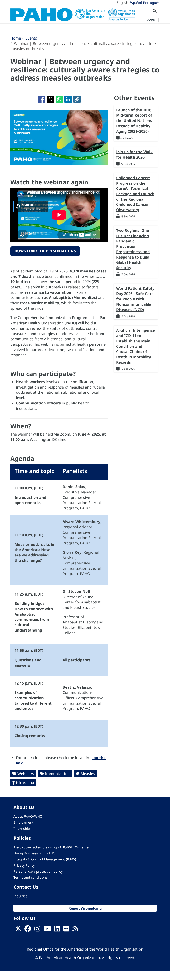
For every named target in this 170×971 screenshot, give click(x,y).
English (122, 2)
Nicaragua (25, 782)
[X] (18, 930)
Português (151, 2)
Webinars (25, 773)
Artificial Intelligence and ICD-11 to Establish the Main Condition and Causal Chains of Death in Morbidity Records (135, 346)
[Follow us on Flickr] (66, 930)
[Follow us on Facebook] (27, 930)
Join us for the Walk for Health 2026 (134, 154)
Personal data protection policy (38, 871)
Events (31, 38)
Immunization (57, 773)
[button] (77, 99)
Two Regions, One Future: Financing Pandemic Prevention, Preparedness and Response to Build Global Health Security (133, 249)
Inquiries (20, 896)
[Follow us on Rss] (75, 930)
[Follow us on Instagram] (37, 930)
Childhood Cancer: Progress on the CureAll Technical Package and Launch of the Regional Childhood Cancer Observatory (135, 193)
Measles (88, 773)
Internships (22, 828)
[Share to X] (50, 99)
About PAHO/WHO (27, 816)
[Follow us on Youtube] (47, 930)
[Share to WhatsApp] (59, 99)
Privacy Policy (24, 865)
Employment (23, 822)
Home (15, 38)
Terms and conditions (30, 877)
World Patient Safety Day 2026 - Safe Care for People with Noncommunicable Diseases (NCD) (135, 299)
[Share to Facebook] (41, 99)
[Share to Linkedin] (68, 99)
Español (135, 2)
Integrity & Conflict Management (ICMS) (44, 859)
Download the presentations (45, 250)
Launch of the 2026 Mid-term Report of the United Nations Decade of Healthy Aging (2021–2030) (134, 120)
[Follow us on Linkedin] (57, 930)
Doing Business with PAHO (34, 853)
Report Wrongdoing (85, 908)
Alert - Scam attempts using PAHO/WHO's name (51, 847)
